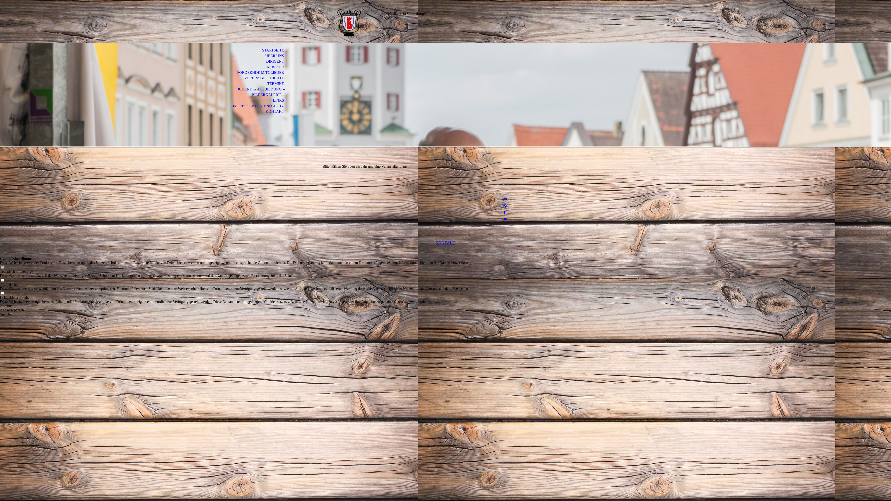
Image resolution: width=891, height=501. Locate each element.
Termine (275, 84)
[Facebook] (505, 213)
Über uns (274, 56)
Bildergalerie (267, 95)
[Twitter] (505, 219)
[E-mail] (505, 200)
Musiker (275, 67)
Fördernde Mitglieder (260, 72)
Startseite (273, 50)
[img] (349, 22)
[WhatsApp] (505, 206)
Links (278, 100)
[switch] (2, 267)
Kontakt (275, 111)
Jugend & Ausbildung (260, 89)
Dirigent (275, 61)
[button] (236, 306)
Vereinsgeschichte (264, 78)
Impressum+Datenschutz (258, 106)
